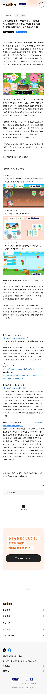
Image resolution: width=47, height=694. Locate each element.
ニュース (6, 622)
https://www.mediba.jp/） (15, 388)
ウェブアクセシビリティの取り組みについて (19, 661)
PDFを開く (11, 492)
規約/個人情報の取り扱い (12, 656)
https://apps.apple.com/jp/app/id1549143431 (23, 369)
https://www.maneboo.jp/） (16, 338)
